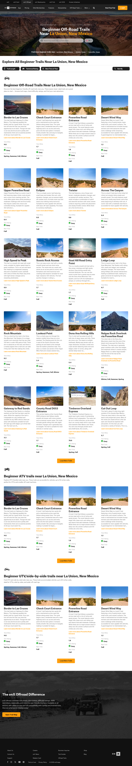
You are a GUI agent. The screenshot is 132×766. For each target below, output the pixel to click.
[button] (11, 68)
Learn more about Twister (82, 200)
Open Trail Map (11, 715)
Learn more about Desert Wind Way (115, 129)
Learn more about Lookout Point (50, 346)
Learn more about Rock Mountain (17, 346)
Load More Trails (66, 461)
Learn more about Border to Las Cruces (17, 129)
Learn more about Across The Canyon (115, 200)
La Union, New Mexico (65, 52)
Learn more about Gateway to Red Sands (17, 420)
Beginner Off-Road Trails (48, 25)
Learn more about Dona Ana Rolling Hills (82, 346)
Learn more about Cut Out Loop (115, 420)
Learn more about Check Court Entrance (50, 129)
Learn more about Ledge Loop (115, 272)
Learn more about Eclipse (50, 200)
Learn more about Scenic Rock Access (50, 272)
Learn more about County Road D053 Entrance (50, 420)
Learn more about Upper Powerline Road (17, 200)
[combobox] (63, 41)
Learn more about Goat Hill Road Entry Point (82, 272)
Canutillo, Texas (94, 52)
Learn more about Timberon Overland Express (82, 420)
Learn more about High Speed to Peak (17, 272)
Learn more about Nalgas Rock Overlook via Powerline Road (115, 346)
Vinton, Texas (81, 52)
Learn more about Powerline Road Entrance (82, 129)
